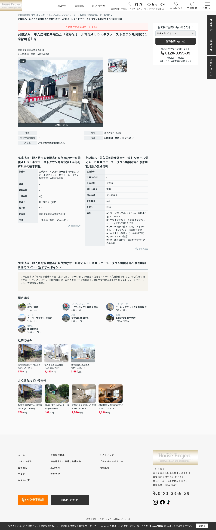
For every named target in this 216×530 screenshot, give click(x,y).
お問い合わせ (98, 5)
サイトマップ (107, 455)
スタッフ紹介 (25, 461)
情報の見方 (76, 226)
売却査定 (79, 5)
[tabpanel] (127, 65)
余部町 (34, 50)
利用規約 (104, 467)
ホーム (21, 455)
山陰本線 (108, 138)
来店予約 (62, 5)
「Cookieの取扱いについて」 (160, 526)
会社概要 (22, 467)
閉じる (202, 526)
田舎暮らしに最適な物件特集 (65, 461)
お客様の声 (24, 480)
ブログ (21, 474)
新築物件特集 (57, 455)
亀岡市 (28, 50)
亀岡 (117, 138)
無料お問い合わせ (175, 41)
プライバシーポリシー (111, 461)
